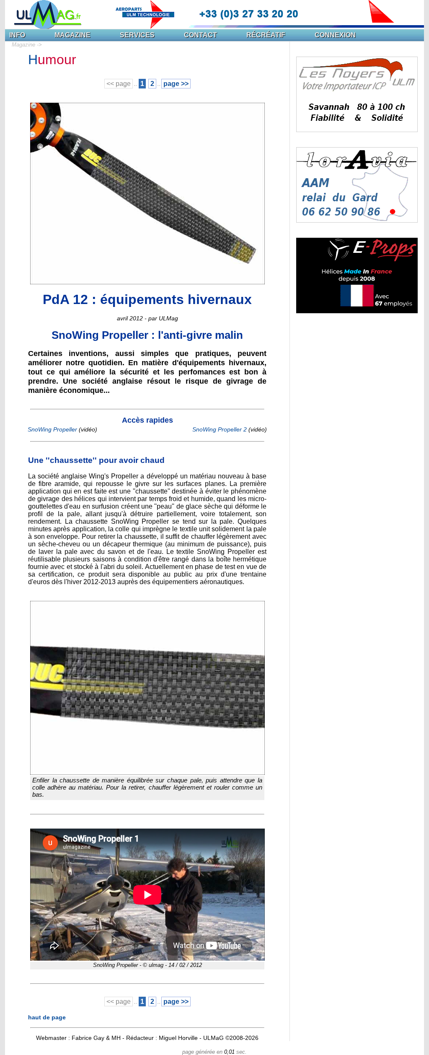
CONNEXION (335, 35)
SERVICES (137, 35)
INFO (17, 35)
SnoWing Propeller (52, 429)
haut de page (47, 1017)
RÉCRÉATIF (265, 35)
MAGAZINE (72, 35)
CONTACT (200, 35)
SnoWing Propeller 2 (219, 429)
